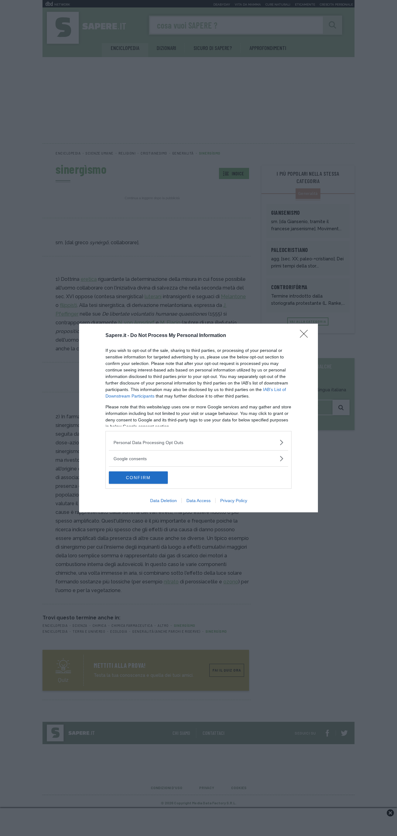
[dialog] (198, 418)
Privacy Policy (233, 500)
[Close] (306, 336)
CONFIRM (138, 477)
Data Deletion (163, 500)
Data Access (198, 500)
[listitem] (198, 442)
